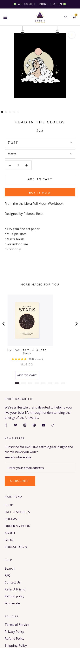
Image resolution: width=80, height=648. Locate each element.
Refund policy (14, 596)
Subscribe (20, 481)
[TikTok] (52, 424)
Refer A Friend (15, 589)
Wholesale (12, 603)
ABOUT (10, 533)
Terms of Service (17, 625)
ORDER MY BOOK (17, 526)
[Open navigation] (5, 17)
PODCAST (12, 519)
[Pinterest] (34, 424)
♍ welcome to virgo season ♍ (40, 4)
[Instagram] (24, 424)
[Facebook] (6, 424)
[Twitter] (15, 424)
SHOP (9, 505)
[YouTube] (43, 424)
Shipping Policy (16, 645)
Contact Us (13, 582)
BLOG (9, 540)
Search (10, 568)
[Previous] (4, 324)
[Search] (65, 17)
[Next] (76, 324)
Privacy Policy (14, 631)
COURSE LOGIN (16, 547)
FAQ (7, 575)
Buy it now (40, 192)
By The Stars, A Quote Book (27, 351)
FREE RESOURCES (17, 512)
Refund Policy (14, 638)
